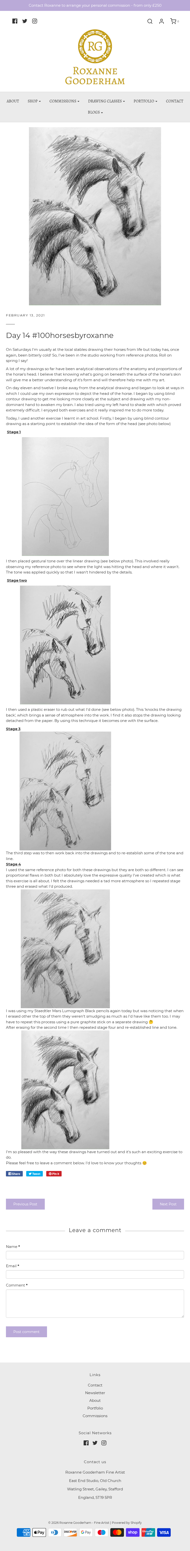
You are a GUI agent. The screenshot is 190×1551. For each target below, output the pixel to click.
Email (12, 1266)
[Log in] (161, 21)
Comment (17, 1285)
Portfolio (95, 1408)
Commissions (95, 1415)
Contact (174, 101)
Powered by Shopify (127, 1523)
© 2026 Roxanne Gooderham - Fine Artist (78, 1523)
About (13, 101)
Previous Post (25, 1204)
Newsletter (95, 1392)
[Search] (149, 21)
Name (13, 1246)
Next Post (168, 1204)
